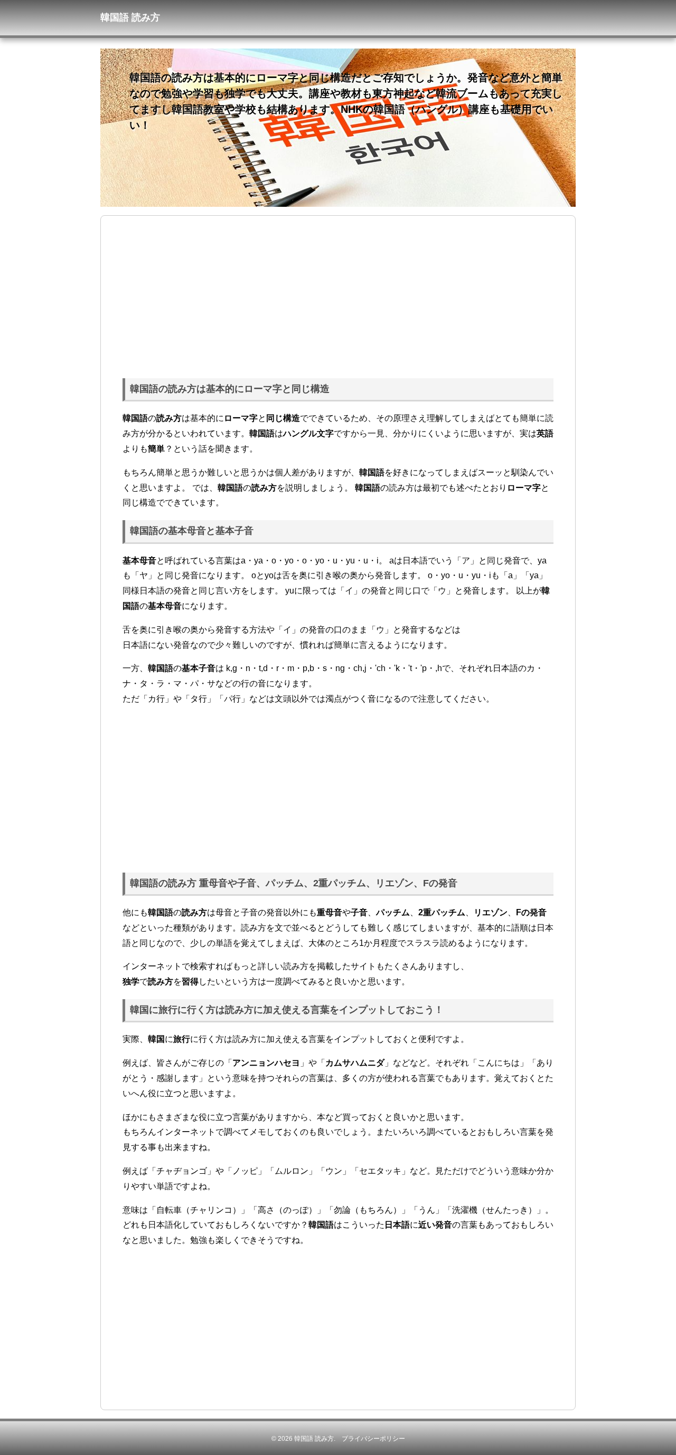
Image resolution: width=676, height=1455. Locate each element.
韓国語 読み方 (314, 1438)
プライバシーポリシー (373, 1438)
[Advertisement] (338, 295)
